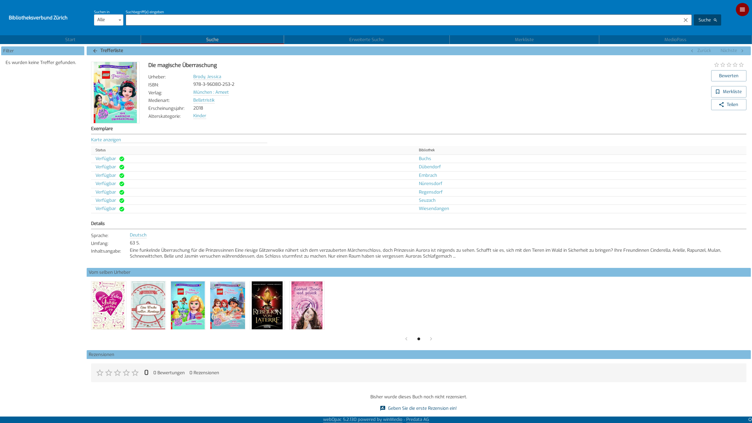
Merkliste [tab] (524, 40)
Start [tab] (70, 40)
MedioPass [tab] (675, 40)
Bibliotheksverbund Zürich (38, 17)
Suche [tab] (212, 40)
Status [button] (100, 150)
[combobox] (402, 20)
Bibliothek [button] (427, 150)
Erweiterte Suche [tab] (366, 40)
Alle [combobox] (101, 20)
